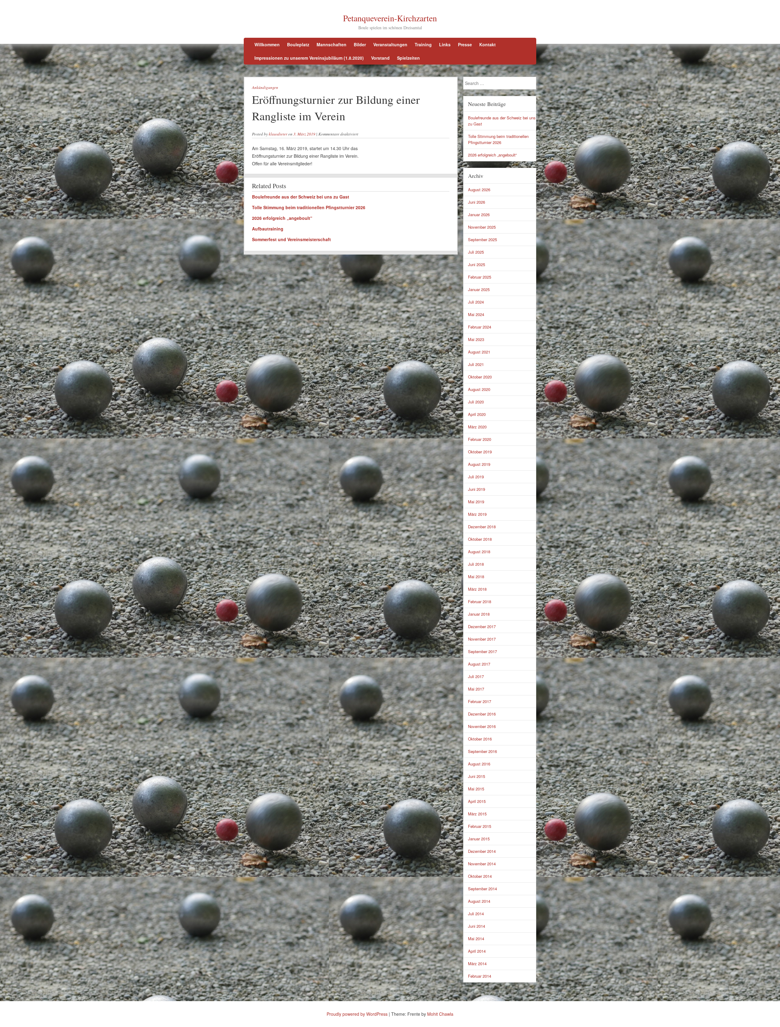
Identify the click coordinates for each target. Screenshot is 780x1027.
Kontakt (487, 44)
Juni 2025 (476, 264)
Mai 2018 (476, 576)
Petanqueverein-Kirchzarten (390, 18)
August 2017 (479, 664)
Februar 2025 (479, 277)
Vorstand (380, 58)
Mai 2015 (476, 789)
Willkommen (267, 44)
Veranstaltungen (390, 44)
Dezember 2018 (482, 526)
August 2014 (479, 901)
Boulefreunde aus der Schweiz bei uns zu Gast (300, 197)
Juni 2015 (476, 776)
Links (445, 44)
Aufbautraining (267, 229)
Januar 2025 (479, 289)
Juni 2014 (476, 926)
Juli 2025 (476, 252)
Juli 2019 (476, 477)
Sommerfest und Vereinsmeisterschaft (291, 239)
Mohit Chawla (440, 1014)
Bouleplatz (298, 44)
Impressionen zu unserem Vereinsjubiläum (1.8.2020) (309, 58)
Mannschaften (331, 44)
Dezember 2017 (482, 626)
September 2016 (482, 751)
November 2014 (482, 864)
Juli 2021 (476, 364)
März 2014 (477, 963)
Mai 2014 (476, 938)
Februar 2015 (479, 826)
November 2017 (482, 639)
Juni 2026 (476, 202)
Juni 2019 (476, 489)
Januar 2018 (479, 614)
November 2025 (482, 227)
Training (423, 44)
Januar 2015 (479, 839)
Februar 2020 (479, 439)
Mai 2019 (476, 502)
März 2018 (477, 589)
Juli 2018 (476, 564)
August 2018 (479, 551)
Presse (465, 44)
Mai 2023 (476, 339)
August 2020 (479, 389)
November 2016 (482, 726)
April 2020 (477, 414)
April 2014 (477, 951)
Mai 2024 (476, 314)
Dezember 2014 (482, 851)
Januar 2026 (479, 214)
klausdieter (278, 134)
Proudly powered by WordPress (357, 1014)
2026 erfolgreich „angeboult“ (282, 218)
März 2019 (477, 514)
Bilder (360, 44)
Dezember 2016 (482, 714)
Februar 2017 (479, 701)
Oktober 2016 (480, 739)
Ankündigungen (265, 87)
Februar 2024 (479, 327)
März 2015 (477, 814)
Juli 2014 (476, 913)
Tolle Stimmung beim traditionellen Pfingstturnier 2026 (308, 207)
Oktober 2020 (480, 377)
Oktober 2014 (480, 876)
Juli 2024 (476, 302)
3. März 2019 (304, 134)
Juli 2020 (476, 402)
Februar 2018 (479, 601)
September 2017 (482, 651)
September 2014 (482, 889)
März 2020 (477, 427)
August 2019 (479, 464)
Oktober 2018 (480, 539)
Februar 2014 (479, 976)
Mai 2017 (476, 689)
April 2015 (477, 801)
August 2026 (479, 189)
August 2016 (479, 764)
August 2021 (479, 352)
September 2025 (482, 239)
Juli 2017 (476, 676)
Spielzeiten (408, 58)
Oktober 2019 (480, 452)
